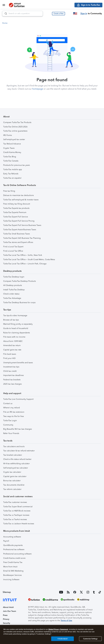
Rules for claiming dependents (16, 333)
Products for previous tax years (16, 165)
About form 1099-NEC (13, 341)
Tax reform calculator (12, 489)
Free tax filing (9, 191)
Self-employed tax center (14, 139)
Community (8, 425)
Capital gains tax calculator (14, 476)
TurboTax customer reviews (15, 502)
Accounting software (12, 537)
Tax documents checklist (13, 485)
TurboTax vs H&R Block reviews (16, 511)
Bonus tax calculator (12, 480)
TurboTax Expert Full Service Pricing (18, 221)
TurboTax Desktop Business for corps (19, 302)
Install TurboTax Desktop (14, 290)
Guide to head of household (15, 328)
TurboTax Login (10, 420)
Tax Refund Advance (12, 144)
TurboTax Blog (9, 156)
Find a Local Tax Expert (13, 246)
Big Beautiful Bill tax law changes (17, 429)
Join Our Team (9, 611)
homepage (37, 89)
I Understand (62, 639)
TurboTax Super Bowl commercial (17, 506)
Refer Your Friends (11, 433)
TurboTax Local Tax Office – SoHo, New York (22, 255)
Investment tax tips (11, 367)
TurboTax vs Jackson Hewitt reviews (18, 523)
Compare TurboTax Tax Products (17, 122)
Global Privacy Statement (58, 629)
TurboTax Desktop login (13, 277)
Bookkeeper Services (12, 575)
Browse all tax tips (11, 320)
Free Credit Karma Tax (12, 562)
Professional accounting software (17, 554)
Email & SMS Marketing (13, 571)
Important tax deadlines (13, 375)
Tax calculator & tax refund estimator (19, 451)
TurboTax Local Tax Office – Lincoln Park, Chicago (25, 264)
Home (4, 23)
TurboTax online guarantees (15, 131)
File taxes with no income (14, 337)
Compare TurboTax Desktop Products (19, 281)
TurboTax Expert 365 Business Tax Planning (22, 238)
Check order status (11, 294)
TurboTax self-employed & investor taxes (20, 200)
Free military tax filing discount (16, 204)
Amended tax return (12, 345)
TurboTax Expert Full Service (15, 217)
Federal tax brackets (11, 379)
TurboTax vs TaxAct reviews (15, 519)
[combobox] (22, 13)
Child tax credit (10, 371)
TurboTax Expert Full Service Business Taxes (22, 225)
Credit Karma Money (12, 152)
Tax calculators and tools (14, 446)
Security (6, 623)
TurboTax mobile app (12, 169)
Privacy (6, 619)
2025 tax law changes (12, 384)
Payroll (6, 541)
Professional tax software (13, 549)
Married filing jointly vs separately (18, 324)
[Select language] (75, 13)
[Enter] (4, 13)
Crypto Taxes (8, 148)
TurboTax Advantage (12, 298)
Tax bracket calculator (12, 455)
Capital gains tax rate (12, 350)
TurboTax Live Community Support (18, 399)
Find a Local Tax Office (13, 251)
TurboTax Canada (10, 161)
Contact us (7, 403)
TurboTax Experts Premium (14, 212)
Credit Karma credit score (14, 558)
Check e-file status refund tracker (17, 459)
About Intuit (8, 607)
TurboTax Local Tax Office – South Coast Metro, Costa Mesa (29, 259)
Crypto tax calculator (12, 472)
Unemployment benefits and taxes (18, 362)
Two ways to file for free (13, 416)
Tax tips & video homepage (15, 315)
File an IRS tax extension (13, 412)
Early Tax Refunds (10, 174)
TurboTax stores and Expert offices (18, 242)
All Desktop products (12, 285)
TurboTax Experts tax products (16, 208)
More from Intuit (10, 567)
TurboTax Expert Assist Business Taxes (19, 229)
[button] (58, 13)
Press (5, 615)
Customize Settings (90, 639)
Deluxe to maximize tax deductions (18, 195)
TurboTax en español (12, 178)
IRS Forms (7, 135)
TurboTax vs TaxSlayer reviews (16, 515)
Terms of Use (66, 620)
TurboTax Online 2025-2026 (15, 127)
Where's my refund (11, 408)
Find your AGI (9, 358)
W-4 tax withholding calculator (16, 463)
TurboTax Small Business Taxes (16, 234)
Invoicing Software (11, 579)
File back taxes (9, 354)
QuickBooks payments (13, 545)
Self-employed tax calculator (15, 468)
